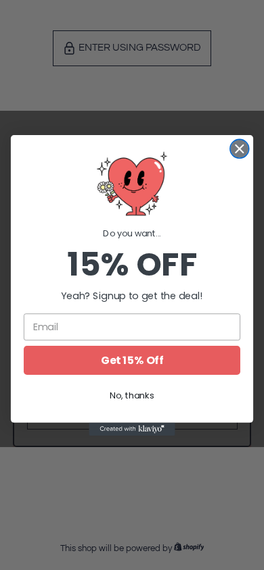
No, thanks (132, 395)
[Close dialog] (239, 148)
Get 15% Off (132, 360)
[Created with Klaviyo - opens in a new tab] (132, 428)
